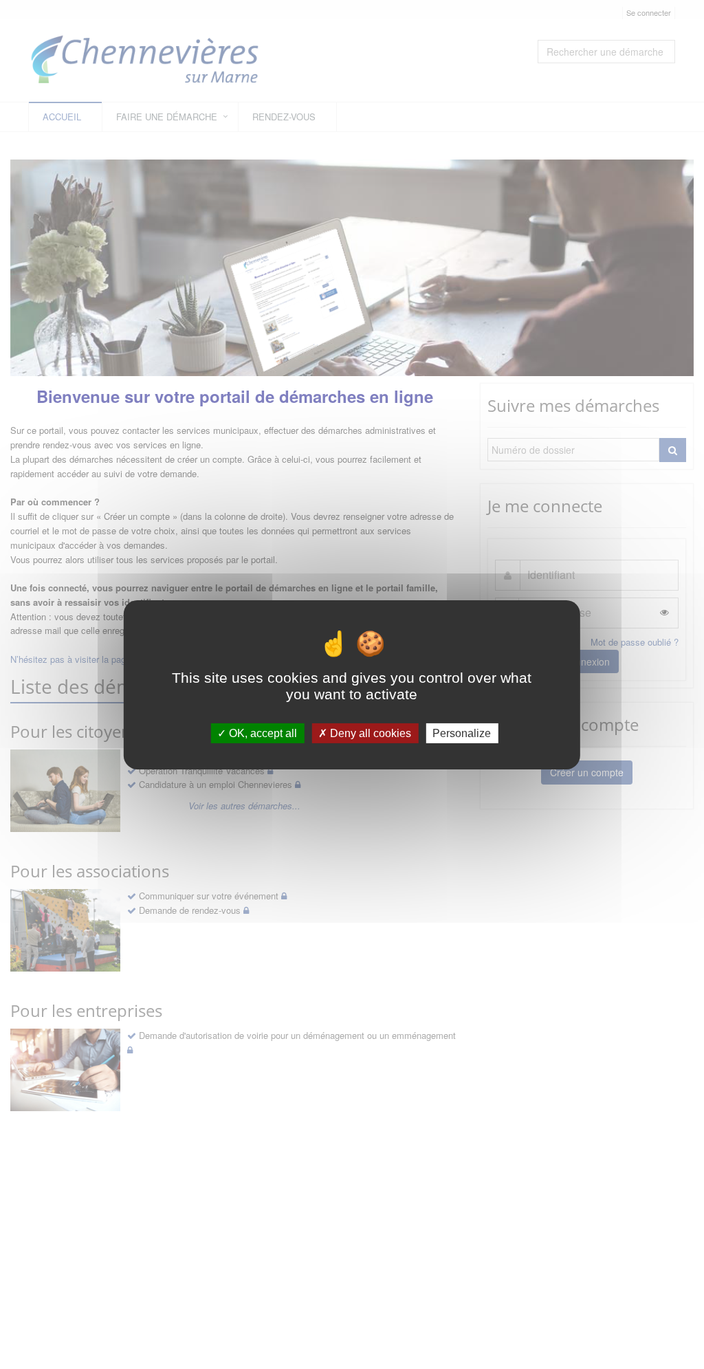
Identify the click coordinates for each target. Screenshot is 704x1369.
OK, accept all (261, 732)
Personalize (461, 732)
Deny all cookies (369, 732)
